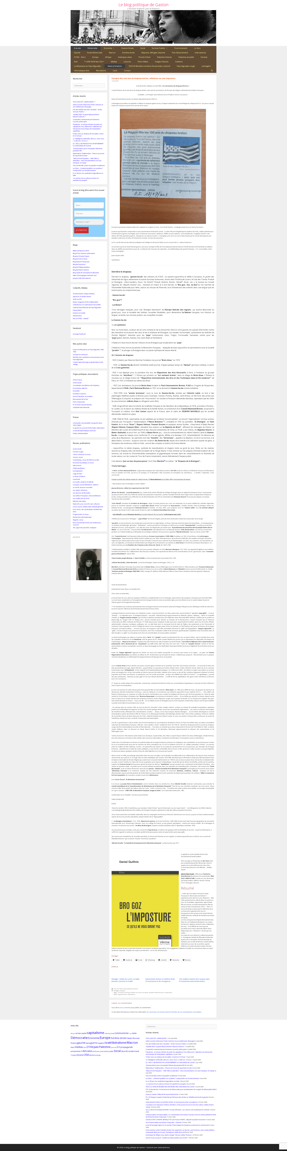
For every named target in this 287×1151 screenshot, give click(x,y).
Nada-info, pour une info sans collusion (86, 504)
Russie (97, 1051)
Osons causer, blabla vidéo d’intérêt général (88, 507)
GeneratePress (164, 1147)
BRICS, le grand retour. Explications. (124, 994)
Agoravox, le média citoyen (82, 296)
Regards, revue (78, 520)
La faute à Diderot (79, 476)
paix (96, 1047)
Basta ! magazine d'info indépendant (85, 302)
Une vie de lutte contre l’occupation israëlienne (89, 165)
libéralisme (119, 1043)
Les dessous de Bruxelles (81, 493)
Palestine (104, 1047)
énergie (98, 1055)
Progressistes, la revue (81, 514)
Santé (102, 1051)
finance (74, 1043)
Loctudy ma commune (80, 354)
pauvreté (113, 1047)
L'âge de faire (77, 474)
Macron (112, 52)
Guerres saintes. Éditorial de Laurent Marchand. (162, 1094)
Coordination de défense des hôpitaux (86, 385)
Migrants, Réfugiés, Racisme (153, 52)
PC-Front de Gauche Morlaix (82, 405)
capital (84, 1033)
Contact (127, 70)
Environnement (180, 48)
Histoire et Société (79, 313)
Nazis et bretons (115, 66)
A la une (77, 48)
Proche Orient (144, 57)
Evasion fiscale (127, 48)
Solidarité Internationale (81, 407)
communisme (122, 1033)
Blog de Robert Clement (81, 270)
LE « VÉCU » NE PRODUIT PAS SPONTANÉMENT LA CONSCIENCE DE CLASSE (88, 145)
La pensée (76, 479)
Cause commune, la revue (82, 454)
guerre (93, 1042)
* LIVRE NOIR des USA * (94, 61)
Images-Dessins (161, 61)
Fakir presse (77, 465)
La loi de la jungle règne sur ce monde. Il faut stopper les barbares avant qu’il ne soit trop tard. (178, 1125)
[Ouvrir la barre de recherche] (211, 70)
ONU (84, 1047)
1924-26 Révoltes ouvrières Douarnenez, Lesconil (149, 66)
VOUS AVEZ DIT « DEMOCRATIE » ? (84, 102)
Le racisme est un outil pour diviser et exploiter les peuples (86, 179)
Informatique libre (81, 70)
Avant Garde (77, 383)
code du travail (109, 1033)
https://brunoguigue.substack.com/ (85, 275)
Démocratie (92, 48)
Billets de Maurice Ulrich (81, 251)
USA (86, 1054)
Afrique (108, 57)
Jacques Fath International (82, 278)
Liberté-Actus (77, 316)
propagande (126, 1047)
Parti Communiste (79, 402)
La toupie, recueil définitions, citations (85, 485)
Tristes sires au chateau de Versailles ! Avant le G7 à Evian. (166, 1057)
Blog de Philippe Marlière (81, 267)
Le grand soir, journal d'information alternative (88, 428)
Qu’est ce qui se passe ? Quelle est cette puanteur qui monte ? (167, 1138)
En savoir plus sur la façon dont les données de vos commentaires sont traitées (174, 1012)
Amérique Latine (125, 57)
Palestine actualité (186, 57)
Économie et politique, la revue (83, 463)
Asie (75, 61)
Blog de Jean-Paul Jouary (81, 262)
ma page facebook (79, 334)
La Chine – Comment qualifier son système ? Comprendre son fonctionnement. (88, 169)
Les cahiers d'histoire (80, 490)
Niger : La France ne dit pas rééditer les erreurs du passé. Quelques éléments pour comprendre (143, 992)
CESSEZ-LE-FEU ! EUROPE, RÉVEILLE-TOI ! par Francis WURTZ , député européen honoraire (175, 1120)
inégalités (100, 1043)
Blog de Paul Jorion (79, 264)
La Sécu (197, 48)
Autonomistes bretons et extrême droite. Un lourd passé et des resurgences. (160, 980)
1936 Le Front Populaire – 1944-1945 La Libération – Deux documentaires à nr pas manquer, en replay (87, 160)
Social (142, 48)
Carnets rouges (78, 452)
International (200, 52)
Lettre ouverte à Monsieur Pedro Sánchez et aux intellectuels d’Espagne (88, 106)
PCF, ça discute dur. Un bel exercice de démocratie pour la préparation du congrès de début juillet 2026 (180, 1089)
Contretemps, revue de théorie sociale (86, 460)
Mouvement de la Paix (80, 399)
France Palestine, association (83, 396)
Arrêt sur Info (77, 299)
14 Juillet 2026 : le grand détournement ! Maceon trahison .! (165, 1046)
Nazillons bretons (132, 989)
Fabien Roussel (133, 1038)
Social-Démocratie (94, 52)
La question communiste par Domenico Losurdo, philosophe (86, 120)
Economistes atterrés (80, 388)
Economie (108, 48)
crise (130, 1033)
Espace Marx (77, 310)
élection (92, 1055)
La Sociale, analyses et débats (83, 482)
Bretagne (116, 990)
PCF (118, 1047)
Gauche (77, 52)
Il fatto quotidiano (79, 468)
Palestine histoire (164, 57)
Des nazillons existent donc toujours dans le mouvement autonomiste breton (194, 980)
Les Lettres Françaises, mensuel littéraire (87, 496)
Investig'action (78, 471)
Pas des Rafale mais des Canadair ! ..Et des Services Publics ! (166, 1044)
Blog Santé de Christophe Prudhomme (86, 273)
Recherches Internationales (82, 517)
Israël (108, 1042)
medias (79, 1047)
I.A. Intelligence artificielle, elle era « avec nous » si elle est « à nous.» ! (169, 1060)
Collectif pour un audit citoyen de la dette (87, 305)
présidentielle (75, 1051)
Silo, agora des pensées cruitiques (84, 528)
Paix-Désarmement (180, 52)
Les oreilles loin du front (81, 498)
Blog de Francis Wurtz (80, 259)
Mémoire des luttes (79, 501)
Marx (72, 1047)
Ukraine (204, 57)
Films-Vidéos (143, 61)
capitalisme (95, 1032)
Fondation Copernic (79, 394)
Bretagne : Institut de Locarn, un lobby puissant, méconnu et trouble (125, 980)
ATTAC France (77, 380)
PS (81, 1051)
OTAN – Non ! (80, 57)
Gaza (88, 1043)
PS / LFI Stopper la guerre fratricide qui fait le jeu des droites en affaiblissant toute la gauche (177, 1097)
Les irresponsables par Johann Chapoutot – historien (164, 1122)
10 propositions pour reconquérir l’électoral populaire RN (165, 1065)
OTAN (90, 1047)
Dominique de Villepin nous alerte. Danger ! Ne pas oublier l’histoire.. (169, 1135)
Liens (115, 70)
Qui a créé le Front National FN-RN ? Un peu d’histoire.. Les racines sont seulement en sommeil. (178, 1110)
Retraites (87, 1051)
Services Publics (158, 48)
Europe (95, 57)
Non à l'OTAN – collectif (80, 318)
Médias (114, 61)
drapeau (122, 990)
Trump (73, 1055)
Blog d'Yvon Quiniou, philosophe (84, 253)
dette (134, 1033)
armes (78, 1033)
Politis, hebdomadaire (80, 433)
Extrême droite (128, 52)
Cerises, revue (78, 457)
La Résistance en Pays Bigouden (87, 66)
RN (94, 1051)
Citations (179, 61)
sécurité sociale (127, 1051)
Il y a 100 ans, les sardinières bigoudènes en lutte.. (163, 1081)
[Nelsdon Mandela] (89, 562)
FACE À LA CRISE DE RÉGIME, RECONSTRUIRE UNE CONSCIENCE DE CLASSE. (170, 1087)
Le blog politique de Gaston (143, 4)
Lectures (127, 61)
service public (109, 1051)
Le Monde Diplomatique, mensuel (84, 431)
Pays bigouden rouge (186, 66)
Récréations (101, 70)
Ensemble (76, 391)
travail (136, 1051)
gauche (81, 1042)
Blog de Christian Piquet (81, 256)
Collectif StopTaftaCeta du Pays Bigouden (87, 307)
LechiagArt (206, 66)
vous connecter (125, 1008)
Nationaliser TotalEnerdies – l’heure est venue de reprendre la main (169, 1068)
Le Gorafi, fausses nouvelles (82, 487)
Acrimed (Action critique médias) (83, 294)
